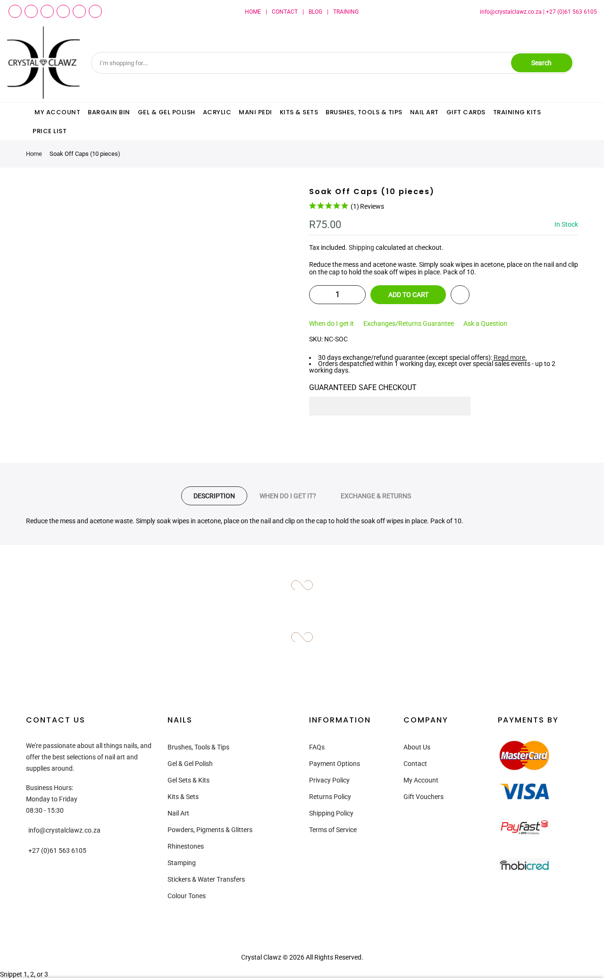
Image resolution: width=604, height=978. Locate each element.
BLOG (315, 12)
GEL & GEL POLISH (166, 112)
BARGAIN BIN (109, 112)
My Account (420, 780)
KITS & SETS (299, 112)
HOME (253, 12)
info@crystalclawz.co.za (511, 12)
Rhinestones (186, 846)
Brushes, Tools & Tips (198, 747)
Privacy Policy (329, 780)
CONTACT (285, 12)
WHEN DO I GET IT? (288, 496)
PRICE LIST (50, 131)
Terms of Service (333, 829)
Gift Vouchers (423, 796)
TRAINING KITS (517, 112)
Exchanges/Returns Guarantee (408, 323)
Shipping (361, 247)
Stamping (182, 863)
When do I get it (331, 323)
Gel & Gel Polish (190, 763)
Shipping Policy (331, 813)
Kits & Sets (183, 796)
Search (541, 63)
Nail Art (178, 813)
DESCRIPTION (214, 496)
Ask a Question (485, 323)
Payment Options (334, 763)
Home (34, 153)
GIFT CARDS (466, 112)
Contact (415, 763)
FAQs (317, 747)
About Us (416, 747)
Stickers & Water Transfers (206, 879)
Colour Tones (187, 896)
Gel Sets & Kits (189, 780)
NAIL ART (424, 112)
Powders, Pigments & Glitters (210, 829)
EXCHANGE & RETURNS (376, 496)
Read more (509, 357)
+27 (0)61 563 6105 (571, 12)
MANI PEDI (255, 112)
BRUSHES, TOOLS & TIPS (364, 112)
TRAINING (346, 12)
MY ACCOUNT (57, 112)
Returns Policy (330, 796)
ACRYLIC (217, 112)
